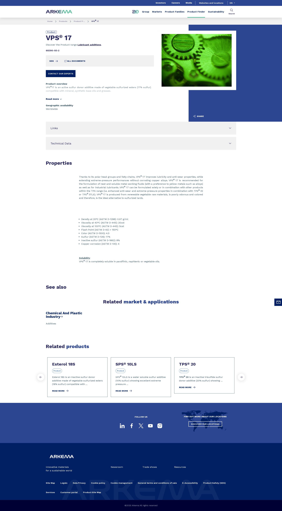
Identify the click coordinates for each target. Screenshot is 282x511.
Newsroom (117, 467)
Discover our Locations (205, 424)
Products (63, 21)
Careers (176, 3)
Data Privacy (79, 483)
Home (50, 21)
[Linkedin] (122, 425)
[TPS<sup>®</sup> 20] (204, 375)
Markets (157, 11)
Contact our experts (60, 73)
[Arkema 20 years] (135, 12)
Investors (161, 3)
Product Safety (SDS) (214, 483)
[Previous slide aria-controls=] (40, 377)
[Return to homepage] (59, 12)
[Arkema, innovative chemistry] (62, 460)
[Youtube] (150, 425)
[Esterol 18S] (77, 377)
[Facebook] (131, 425)
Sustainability (216, 11)
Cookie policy (98, 483)
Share (200, 116)
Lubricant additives (89, 44)
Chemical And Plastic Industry (64, 315)
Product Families (174, 11)
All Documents (76, 61)
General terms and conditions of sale (157, 483)
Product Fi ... (79, 21)
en (231, 3)
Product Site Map (92, 492)
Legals (63, 483)
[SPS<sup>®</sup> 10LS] (141, 377)
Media (189, 3)
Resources (180, 467)
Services (50, 492)
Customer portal (69, 492)
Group (145, 11)
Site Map (50, 483)
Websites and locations (211, 3)
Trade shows (149, 467)
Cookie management (121, 483)
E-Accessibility (190, 483)
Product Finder (196, 11)
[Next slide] (241, 377)
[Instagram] (159, 425)
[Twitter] (141, 425)
